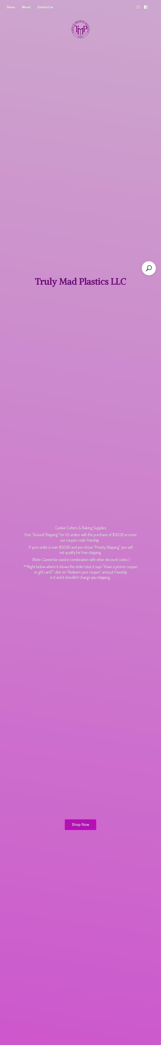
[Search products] (149, 268)
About (26, 7)
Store (11, 7)
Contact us (45, 7)
